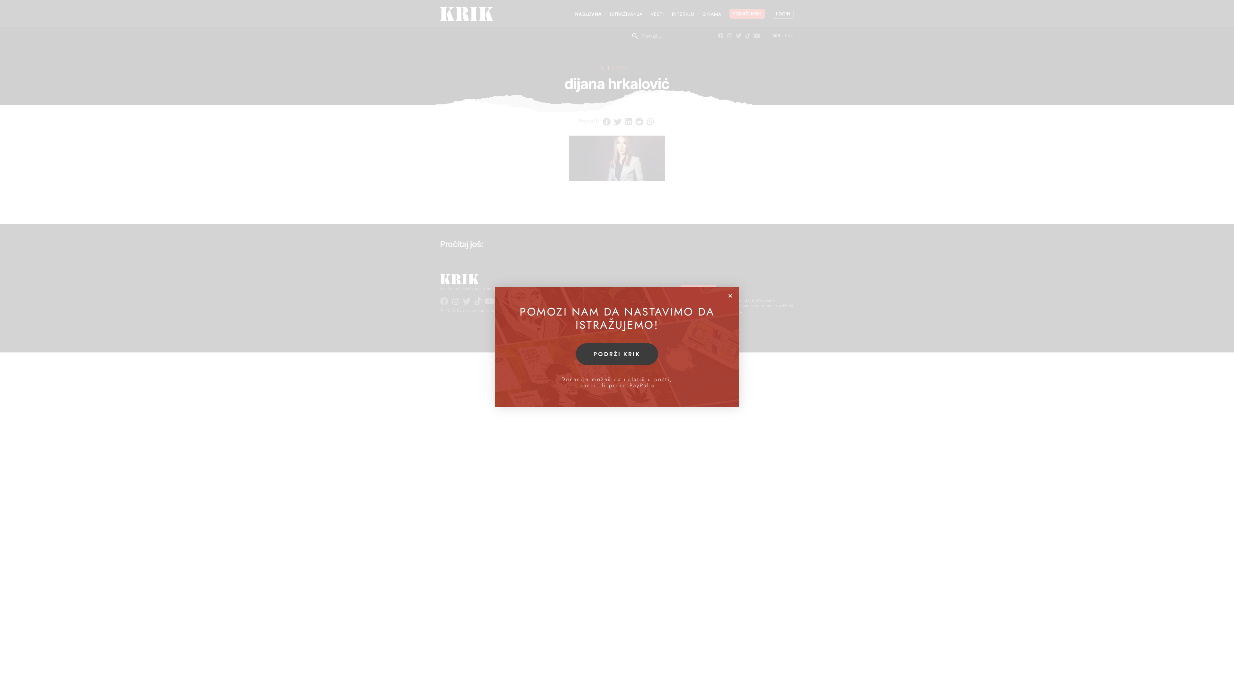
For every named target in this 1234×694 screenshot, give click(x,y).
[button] (730, 295)
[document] (617, 347)
